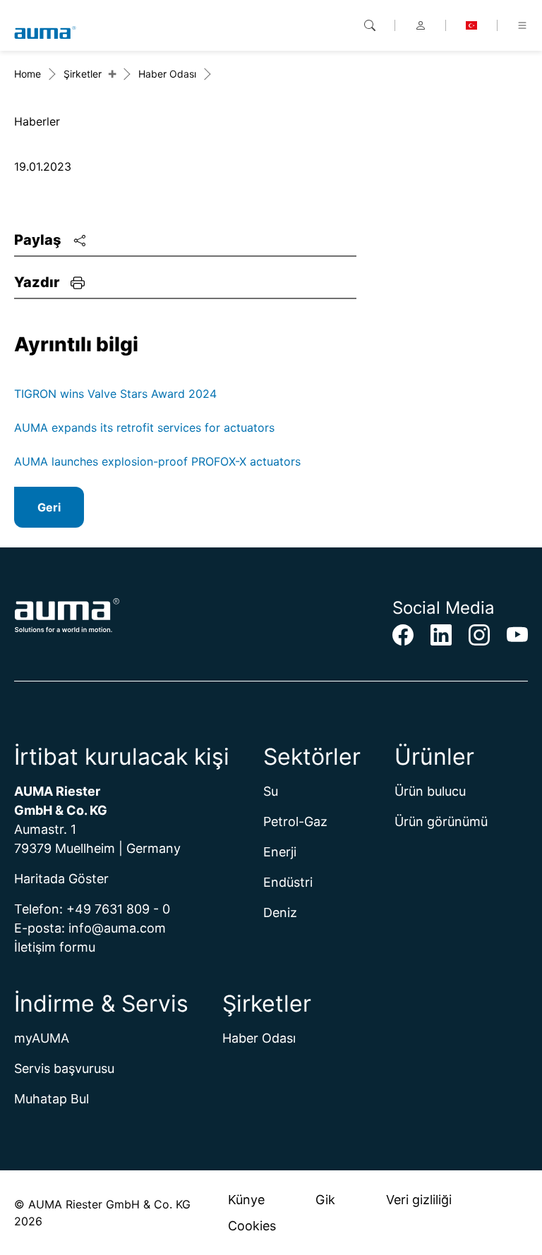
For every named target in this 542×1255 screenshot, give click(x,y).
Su (270, 791)
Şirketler (83, 74)
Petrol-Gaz (295, 821)
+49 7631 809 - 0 (118, 909)
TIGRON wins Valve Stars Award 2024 (115, 394)
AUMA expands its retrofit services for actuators (144, 427)
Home (27, 74)
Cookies (252, 1225)
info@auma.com (117, 928)
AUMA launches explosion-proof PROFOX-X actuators (157, 461)
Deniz (280, 912)
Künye (246, 1199)
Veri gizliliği (419, 1199)
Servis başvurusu (64, 1068)
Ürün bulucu (430, 791)
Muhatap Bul (51, 1098)
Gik (325, 1199)
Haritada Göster (61, 878)
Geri (49, 507)
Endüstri (288, 882)
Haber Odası (167, 74)
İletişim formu (54, 947)
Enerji (279, 851)
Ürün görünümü (441, 821)
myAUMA (41, 1038)
